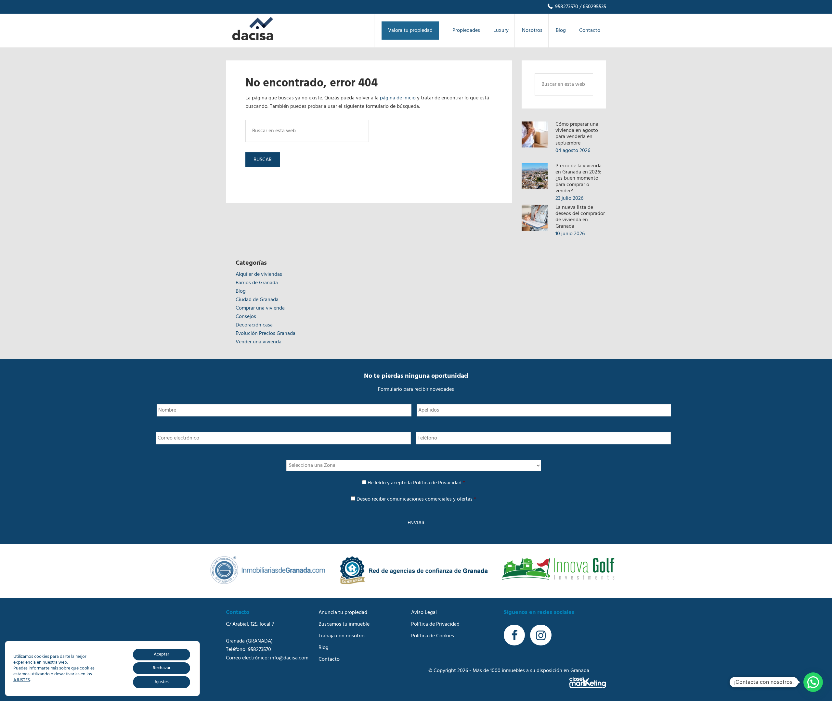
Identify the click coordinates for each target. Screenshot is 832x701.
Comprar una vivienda (260, 308)
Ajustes (161, 682)
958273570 (566, 7)
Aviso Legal (424, 612)
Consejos (246, 316)
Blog (241, 291)
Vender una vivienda (258, 342)
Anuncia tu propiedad (342, 612)
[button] (813, 682)
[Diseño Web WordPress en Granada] (587, 682)
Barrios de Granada (257, 283)
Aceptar (161, 654)
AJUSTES (21, 680)
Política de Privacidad (437, 483)
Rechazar (162, 668)
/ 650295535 (592, 7)
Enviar (416, 523)
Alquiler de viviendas (259, 274)
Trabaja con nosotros (342, 636)
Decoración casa (254, 325)
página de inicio (398, 98)
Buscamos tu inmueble (344, 624)
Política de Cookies (432, 636)
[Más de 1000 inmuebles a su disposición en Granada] (252, 39)
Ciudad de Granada (257, 300)
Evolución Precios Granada (265, 333)
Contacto (329, 659)
